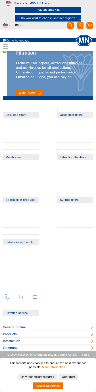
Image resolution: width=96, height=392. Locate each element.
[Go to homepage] (39, 40)
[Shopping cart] (89, 25)
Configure (68, 377)
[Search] (70, 25)
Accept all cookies (48, 386)
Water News (27, 93)
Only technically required (37, 377)
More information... (54, 367)
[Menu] (5, 46)
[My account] (80, 25)
